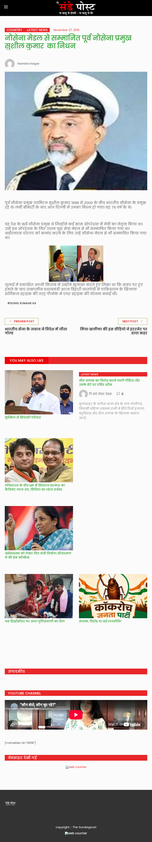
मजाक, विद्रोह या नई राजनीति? (100, 621)
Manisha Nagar (28, 63)
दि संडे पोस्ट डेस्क (100, 394)
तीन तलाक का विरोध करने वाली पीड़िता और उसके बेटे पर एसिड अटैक (109, 382)
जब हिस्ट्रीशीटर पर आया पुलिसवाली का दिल (35, 621)
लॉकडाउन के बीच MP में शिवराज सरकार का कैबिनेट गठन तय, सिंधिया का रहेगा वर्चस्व (35, 487)
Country (14, 30)
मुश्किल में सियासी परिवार (23, 417)
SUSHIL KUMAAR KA (23, 303)
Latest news (37, 30)
